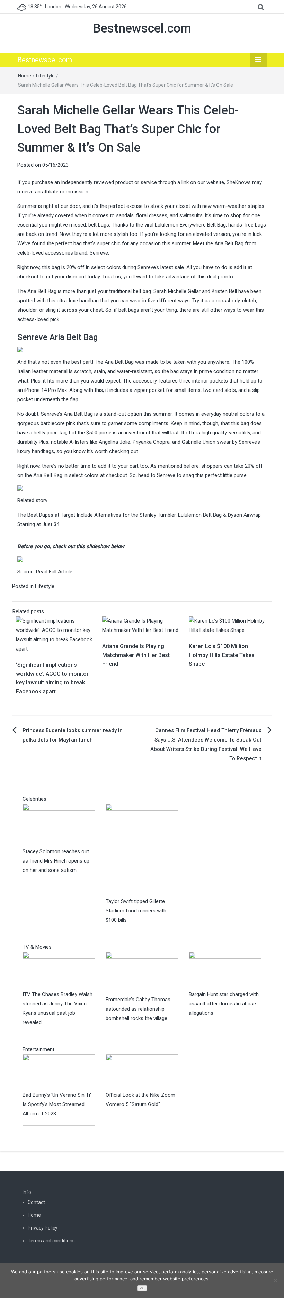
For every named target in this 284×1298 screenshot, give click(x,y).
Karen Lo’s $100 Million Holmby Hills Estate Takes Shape (222, 655)
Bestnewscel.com (142, 28)
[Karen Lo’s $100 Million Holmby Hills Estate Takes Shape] (228, 625)
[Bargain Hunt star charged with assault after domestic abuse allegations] (225, 970)
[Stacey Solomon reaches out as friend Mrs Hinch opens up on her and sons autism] (59, 825)
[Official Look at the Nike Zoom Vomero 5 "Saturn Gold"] (142, 1072)
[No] (275, 1280)
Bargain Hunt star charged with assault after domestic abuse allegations (224, 1003)
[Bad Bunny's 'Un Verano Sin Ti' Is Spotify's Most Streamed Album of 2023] (59, 1072)
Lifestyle (45, 76)
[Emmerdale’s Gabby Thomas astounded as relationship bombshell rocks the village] (142, 973)
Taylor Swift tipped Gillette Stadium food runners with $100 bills (136, 910)
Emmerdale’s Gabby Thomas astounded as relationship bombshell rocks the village (138, 1008)
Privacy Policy (42, 1228)
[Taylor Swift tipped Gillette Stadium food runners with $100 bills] (142, 850)
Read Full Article (54, 572)
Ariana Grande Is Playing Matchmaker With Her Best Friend (136, 655)
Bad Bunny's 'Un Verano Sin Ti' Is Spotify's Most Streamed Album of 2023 (57, 1104)
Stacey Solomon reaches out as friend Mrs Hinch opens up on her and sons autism (56, 860)
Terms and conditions (51, 1240)
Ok (142, 1288)
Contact (36, 1202)
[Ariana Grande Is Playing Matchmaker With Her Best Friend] (141, 625)
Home (24, 76)
